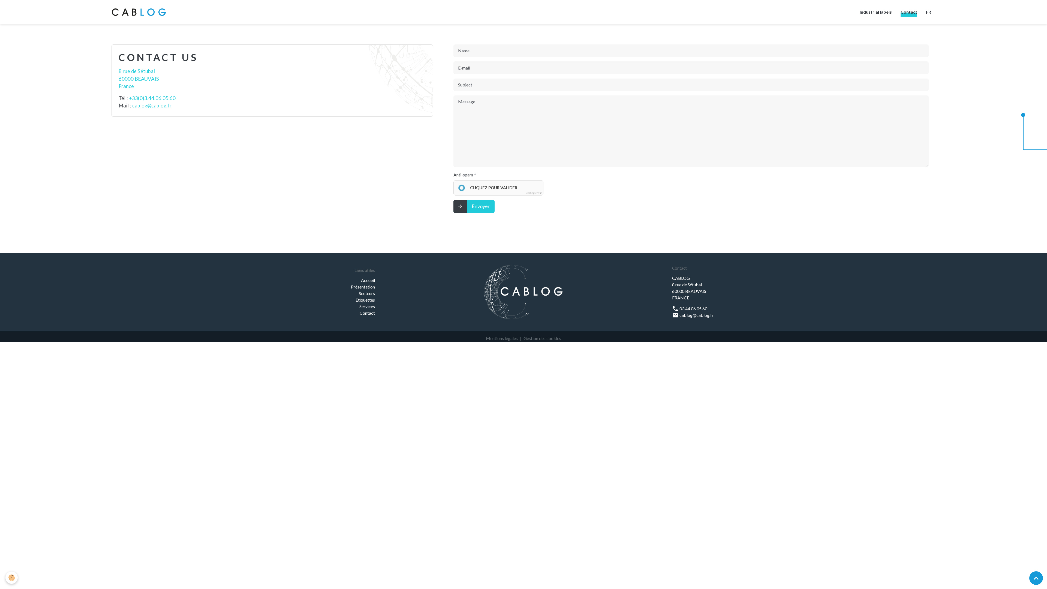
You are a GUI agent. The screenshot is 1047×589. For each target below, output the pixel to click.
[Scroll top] (1036, 578)
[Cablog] (523, 291)
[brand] (140, 12)
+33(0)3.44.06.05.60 (152, 98)
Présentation (363, 286)
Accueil (368, 280)
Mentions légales (502, 338)
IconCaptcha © (533, 192)
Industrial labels (876, 11)
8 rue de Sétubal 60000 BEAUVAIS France (139, 78)
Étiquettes (365, 299)
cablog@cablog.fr (152, 106)
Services (367, 306)
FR (928, 11)
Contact (909, 11)
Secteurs (367, 293)
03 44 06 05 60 (693, 308)
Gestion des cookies (542, 338)
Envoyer (481, 206)
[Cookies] (11, 578)
